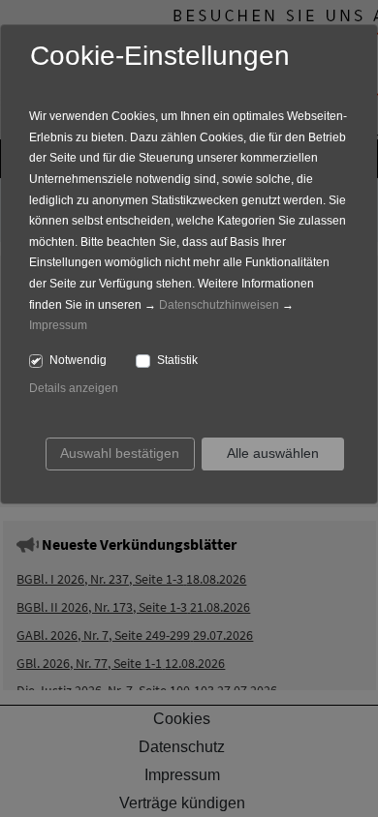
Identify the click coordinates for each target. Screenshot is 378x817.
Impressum (58, 325)
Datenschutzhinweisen (219, 305)
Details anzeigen (73, 388)
